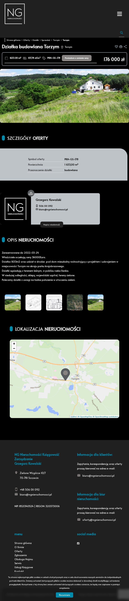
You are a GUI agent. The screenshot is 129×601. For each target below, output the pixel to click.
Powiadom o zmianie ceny (76, 58)
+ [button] (14, 344)
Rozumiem (64, 594)
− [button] (14, 348)
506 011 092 (46, 205)
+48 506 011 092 (30, 489)
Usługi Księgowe (23, 567)
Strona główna (23, 543)
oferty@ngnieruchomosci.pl (99, 520)
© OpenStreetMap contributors (105, 416)
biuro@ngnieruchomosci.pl (53, 209)
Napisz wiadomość (51, 224)
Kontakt (19, 571)
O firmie (19, 547)
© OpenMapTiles (85, 416)
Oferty (18, 551)
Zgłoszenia (20, 555)
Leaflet (73, 416)
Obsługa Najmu (23, 559)
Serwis (17, 563)
